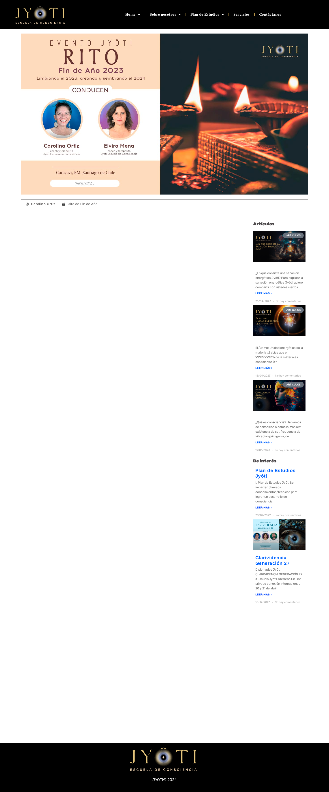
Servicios (241, 14)
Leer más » (263, 293)
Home (130, 14)
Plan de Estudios (204, 14)
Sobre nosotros (163, 14)
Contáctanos (270, 14)
